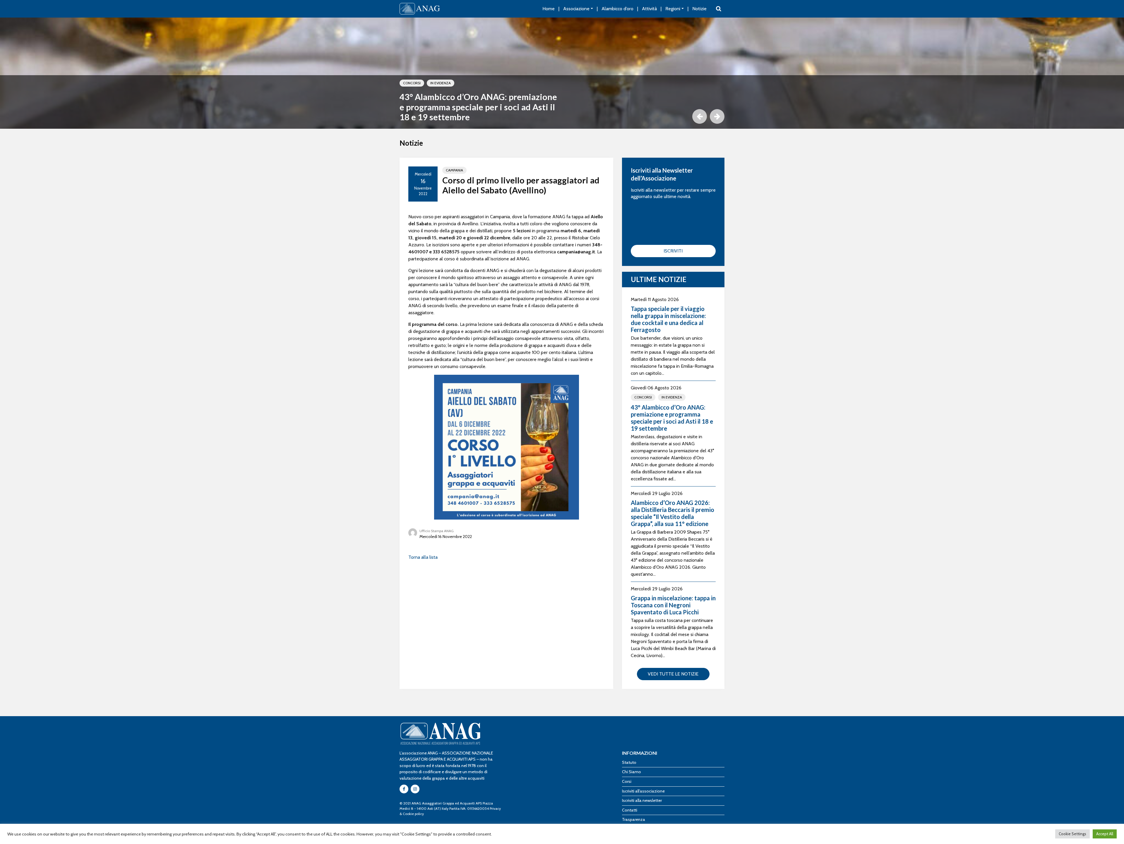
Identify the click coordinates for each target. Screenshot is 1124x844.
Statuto (629, 762)
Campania (454, 170)
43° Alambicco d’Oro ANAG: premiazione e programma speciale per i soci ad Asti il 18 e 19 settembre (478, 107)
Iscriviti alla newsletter (642, 800)
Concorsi (412, 83)
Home (548, 8)
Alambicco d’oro (617, 8)
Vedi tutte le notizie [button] (673, 674)
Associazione (576, 8)
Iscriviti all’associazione (643, 791)
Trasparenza (633, 819)
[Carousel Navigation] (562, 116)
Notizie (699, 8)
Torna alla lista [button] (423, 557)
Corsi (626, 781)
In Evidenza (440, 83)
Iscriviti (673, 251)
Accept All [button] (1104, 833)
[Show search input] (719, 8)
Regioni (672, 8)
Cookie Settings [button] (1072, 833)
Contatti (629, 810)
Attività (649, 8)
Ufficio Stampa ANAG (436, 531)
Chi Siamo (631, 771)
